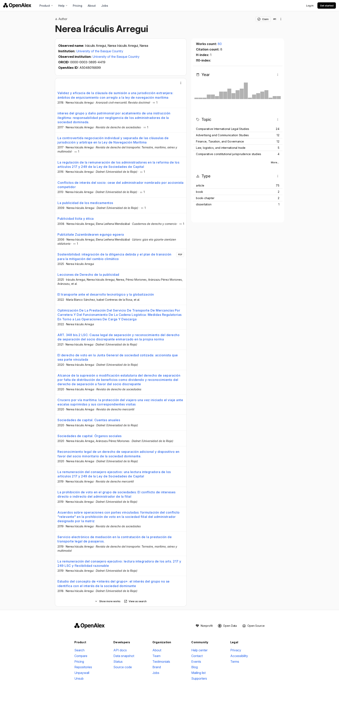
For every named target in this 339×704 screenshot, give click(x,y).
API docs (120, 650)
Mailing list (198, 673)
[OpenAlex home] (17, 5)
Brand (156, 667)
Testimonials (161, 662)
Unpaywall (81, 673)
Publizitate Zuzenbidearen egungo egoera (90, 234)
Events (196, 662)
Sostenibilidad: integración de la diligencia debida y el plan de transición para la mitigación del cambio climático (114, 256)
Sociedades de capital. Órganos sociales (89, 436)
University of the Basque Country (99, 51)
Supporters (199, 678)
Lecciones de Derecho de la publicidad (88, 275)
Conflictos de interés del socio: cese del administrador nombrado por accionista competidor (120, 185)
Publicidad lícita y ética (75, 219)
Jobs (104, 5)
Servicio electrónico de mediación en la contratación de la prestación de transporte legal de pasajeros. (114, 539)
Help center (199, 650)
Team (156, 656)
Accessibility (239, 656)
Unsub (79, 678)
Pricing (77, 5)
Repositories (83, 667)
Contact (197, 656)
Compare (80, 656)
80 (220, 44)
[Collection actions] (281, 19)
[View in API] (275, 19)
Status (118, 662)
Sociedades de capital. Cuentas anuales (88, 420)
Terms (234, 662)
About (92, 5)
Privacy (235, 650)
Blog (194, 667)
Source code (122, 667)
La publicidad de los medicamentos (85, 203)
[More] (181, 83)
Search (79, 650)
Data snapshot (123, 656)
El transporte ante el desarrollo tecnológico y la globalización (105, 294)
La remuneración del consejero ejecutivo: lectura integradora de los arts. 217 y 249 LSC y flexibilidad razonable (119, 563)
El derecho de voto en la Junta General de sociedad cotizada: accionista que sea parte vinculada (117, 357)
